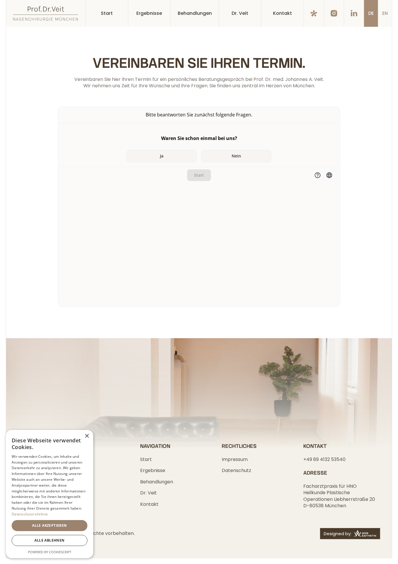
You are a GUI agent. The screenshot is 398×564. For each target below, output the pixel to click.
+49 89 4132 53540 (324, 459)
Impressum (235, 459)
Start (146, 459)
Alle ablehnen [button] (49, 540)
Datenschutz (236, 470)
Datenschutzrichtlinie (30, 514)
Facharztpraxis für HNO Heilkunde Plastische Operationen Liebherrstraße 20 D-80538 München (339, 496)
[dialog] (49, 494)
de (371, 13)
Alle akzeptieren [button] (49, 525)
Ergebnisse (152, 470)
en (385, 13)
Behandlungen (156, 481)
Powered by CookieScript (49, 552)
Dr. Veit (148, 492)
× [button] (86, 436)
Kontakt (149, 504)
